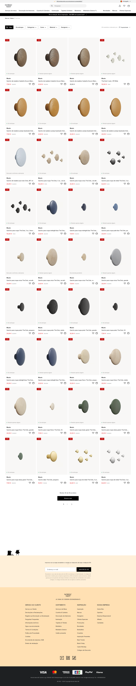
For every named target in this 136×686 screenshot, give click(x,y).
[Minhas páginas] (120, 6)
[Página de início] (8, 5)
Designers (64, 27)
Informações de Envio (32, 623)
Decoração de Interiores (26, 10)
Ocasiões (80, 633)
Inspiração (80, 609)
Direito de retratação (31, 643)
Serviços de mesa (11, 10)
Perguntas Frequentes (32, 619)
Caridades (100, 623)
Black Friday (81, 643)
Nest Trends (81, 640)
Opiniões (100, 612)
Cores (42, 27)
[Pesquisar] (51, 5)
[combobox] (125, 1)
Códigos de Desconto (84, 650)
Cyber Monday (81, 647)
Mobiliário (78, 10)
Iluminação (55, 10)
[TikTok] (74, 658)
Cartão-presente (61, 633)
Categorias (30, 27)
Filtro (10, 27)
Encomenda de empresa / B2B (34, 640)
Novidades (106, 10)
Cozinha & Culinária (43, 10)
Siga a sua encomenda (32, 626)
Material (52, 27)
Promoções (80, 623)
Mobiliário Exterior (61, 629)
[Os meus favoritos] (124, 6)
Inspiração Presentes (83, 636)
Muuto (12, 18)
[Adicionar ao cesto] (33, 84)
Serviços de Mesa (61, 609)
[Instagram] (68, 658)
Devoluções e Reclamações (33, 612)
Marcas (114, 10)
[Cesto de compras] (128, 6)
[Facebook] (62, 658)
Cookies (27, 636)
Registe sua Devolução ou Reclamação (37, 616)
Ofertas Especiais (125, 10)
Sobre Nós (100, 609)
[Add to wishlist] (29, 84)
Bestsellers (80, 629)
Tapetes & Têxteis (61, 623)
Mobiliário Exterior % (90, 10)
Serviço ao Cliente (31, 609)
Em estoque (19, 27)
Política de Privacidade (32, 633)
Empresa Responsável (104, 616)
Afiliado (99, 619)
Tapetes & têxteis (66, 10)
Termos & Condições (31, 629)
